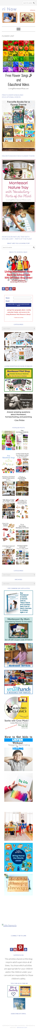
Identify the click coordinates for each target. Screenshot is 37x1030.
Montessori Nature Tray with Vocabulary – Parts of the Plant (17, 238)
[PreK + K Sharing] (25, 996)
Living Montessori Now (18, 15)
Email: (8, 301)
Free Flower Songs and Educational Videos (12, 96)
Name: (8, 298)
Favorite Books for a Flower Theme (18, 156)
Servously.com (22, 1027)
